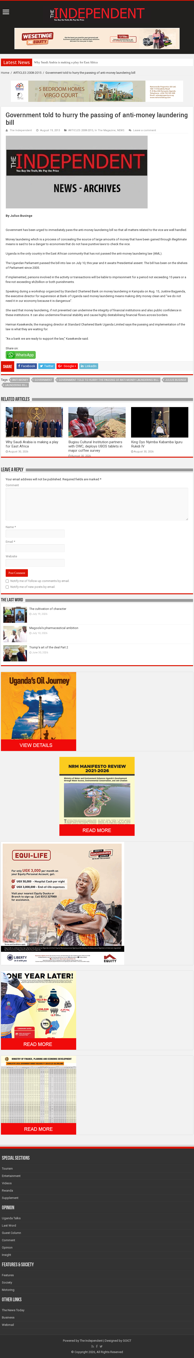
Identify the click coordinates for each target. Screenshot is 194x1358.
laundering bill (16, 385)
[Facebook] (96, 1346)
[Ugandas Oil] (38, 711)
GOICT (127, 1340)
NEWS (120, 130)
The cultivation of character (47, 609)
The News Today (13, 1310)
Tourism (7, 1168)
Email (10, 541)
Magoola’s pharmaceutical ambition (53, 628)
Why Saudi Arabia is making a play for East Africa (66, 62)
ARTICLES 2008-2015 (27, 72)
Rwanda (7, 1190)
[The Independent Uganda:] (97, 13)
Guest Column (11, 1233)
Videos (7, 1183)
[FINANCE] (38, 1095)
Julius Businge (175, 380)
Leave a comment (144, 130)
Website (11, 556)
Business (8, 1317)
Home (5, 72)
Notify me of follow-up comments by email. (40, 581)
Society (7, 1282)
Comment (12, 485)
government (43, 380)
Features (8, 1275)
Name (11, 527)
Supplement (10, 1198)
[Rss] (92, 1346)
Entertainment (11, 1176)
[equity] (62, 903)
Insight (6, 1255)
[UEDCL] (38, 1010)
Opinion (7, 1247)
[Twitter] (101, 1346)
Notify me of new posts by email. (32, 587)
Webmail (8, 1325)
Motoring (8, 1290)
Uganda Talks (11, 1218)
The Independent (21, 130)
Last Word (9, 1225)
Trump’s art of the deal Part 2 (48, 647)
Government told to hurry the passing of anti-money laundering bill (109, 380)
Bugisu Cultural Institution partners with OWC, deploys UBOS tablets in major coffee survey (95, 446)
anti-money (20, 380)
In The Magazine (105, 130)
